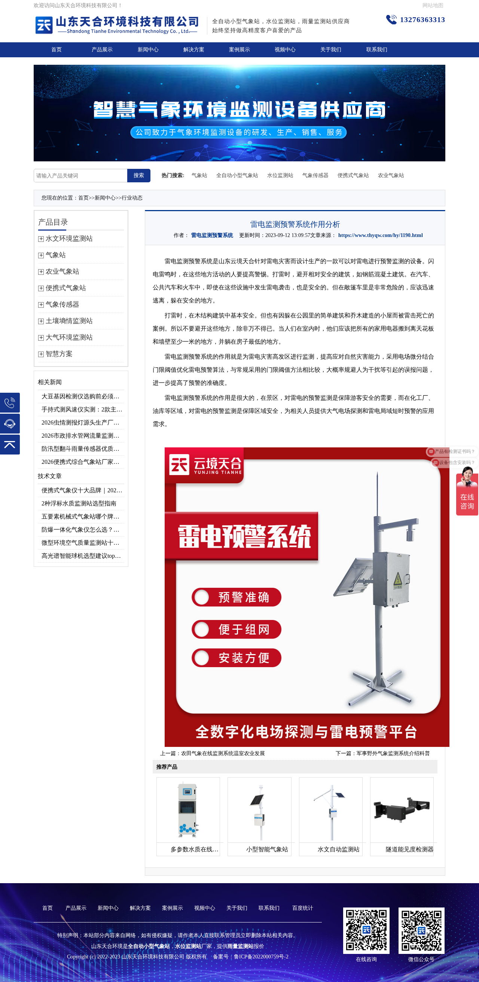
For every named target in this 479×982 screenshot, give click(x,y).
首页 (56, 49)
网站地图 (432, 5)
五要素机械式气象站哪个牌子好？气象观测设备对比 (83, 516)
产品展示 (102, 49)
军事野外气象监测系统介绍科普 (393, 753)
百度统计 (302, 908)
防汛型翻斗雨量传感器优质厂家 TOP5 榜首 (83, 449)
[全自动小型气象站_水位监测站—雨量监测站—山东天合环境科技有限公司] (118, 21)
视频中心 (285, 49)
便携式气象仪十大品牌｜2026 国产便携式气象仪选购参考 (83, 490)
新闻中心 (148, 49)
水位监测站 (280, 175)
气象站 (199, 175)
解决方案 (193, 49)
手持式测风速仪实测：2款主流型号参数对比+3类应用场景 (83, 409)
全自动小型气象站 (237, 175)
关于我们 (330, 49)
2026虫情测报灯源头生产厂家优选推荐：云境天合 (83, 422)
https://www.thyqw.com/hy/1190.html (380, 235)
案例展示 (239, 49)
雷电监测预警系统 (212, 235)
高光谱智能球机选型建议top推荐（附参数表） (83, 556)
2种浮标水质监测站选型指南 (79, 503)
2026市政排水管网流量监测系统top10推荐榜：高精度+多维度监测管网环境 (83, 435)
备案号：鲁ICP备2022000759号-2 (251, 957)
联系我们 (376, 49)
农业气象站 (391, 175)
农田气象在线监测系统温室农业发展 (223, 753)
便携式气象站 (353, 175)
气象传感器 (315, 175)
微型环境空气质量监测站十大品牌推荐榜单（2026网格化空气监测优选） (83, 542)
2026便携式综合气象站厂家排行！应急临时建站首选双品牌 (83, 462)
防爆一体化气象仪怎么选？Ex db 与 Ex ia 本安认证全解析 (83, 529)
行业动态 (132, 198)
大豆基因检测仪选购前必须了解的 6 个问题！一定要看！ (83, 396)
